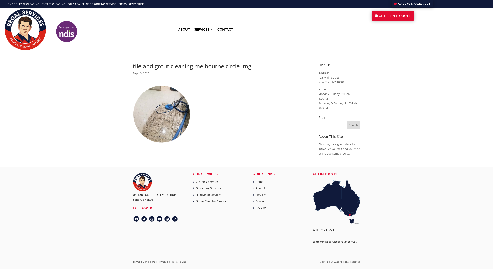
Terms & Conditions (144, 261)
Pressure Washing (131, 4)
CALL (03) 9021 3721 (414, 3)
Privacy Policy (166, 261)
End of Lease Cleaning (23, 4)
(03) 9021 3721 (325, 230)
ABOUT (184, 29)
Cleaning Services (206, 182)
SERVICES (201, 29)
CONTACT (225, 29)
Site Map (181, 261)
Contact (260, 201)
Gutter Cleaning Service (210, 201)
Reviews (260, 208)
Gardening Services (207, 188)
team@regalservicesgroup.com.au (335, 241)
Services (260, 195)
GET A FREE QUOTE (395, 16)
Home (258, 182)
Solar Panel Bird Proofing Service (92, 4)
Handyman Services (207, 195)
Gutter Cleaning (53, 4)
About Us (260, 188)
